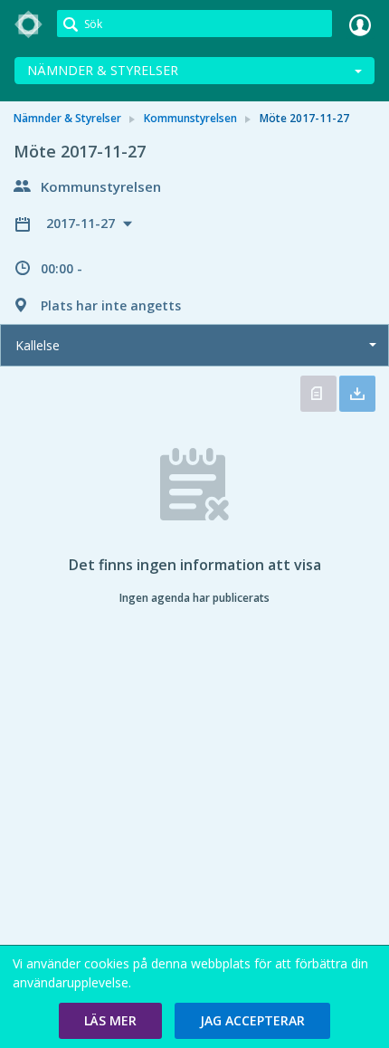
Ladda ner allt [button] (357, 394)
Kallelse (37, 345)
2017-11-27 (82, 223)
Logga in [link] (360, 24)
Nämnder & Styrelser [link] (67, 118)
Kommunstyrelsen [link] (190, 118)
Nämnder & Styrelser (102, 70)
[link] (28, 24)
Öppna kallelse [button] (318, 394)
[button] (110, 1021)
